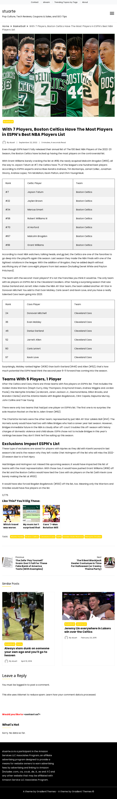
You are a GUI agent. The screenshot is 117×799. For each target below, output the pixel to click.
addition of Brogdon (59, 262)
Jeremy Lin (81, 624)
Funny (19, 644)
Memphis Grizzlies (93, 536)
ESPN (59, 536)
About (85, 2)
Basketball (8, 121)
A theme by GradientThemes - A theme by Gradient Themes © (58, 791)
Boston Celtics (31, 536)
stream (46, 2)
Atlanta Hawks (17, 536)
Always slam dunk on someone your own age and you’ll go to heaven (26, 651)
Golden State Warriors (73, 536)
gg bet (65, 254)
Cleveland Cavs (47, 536)
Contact (34, 2)
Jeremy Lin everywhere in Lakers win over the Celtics (87, 630)
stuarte (9, 11)
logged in (22, 684)
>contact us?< (32, 714)
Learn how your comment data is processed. (71, 694)
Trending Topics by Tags (66, 2)
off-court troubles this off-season (78, 427)
